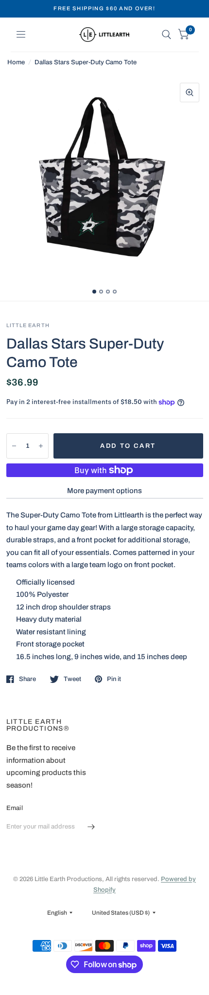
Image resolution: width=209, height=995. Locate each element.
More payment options (104, 491)
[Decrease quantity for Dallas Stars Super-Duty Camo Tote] (14, 446)
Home (16, 62)
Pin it (114, 679)
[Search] (166, 35)
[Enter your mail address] (91, 827)
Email (14, 808)
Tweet (72, 679)
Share (27, 679)
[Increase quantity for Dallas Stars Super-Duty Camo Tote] (41, 446)
